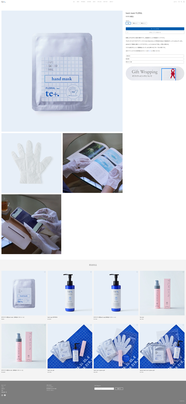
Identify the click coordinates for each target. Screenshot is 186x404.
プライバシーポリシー (50, 390)
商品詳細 (127, 58)
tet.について (3, 385)
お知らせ (3, 388)
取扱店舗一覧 (4, 392)
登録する (119, 388)
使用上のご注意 (129, 61)
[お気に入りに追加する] (45, 272)
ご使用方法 (128, 56)
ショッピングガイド (49, 387)
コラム (2, 387)
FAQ (2, 390)
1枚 (128, 23)
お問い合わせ (48, 385)
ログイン (175, 1)
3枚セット (135, 23)
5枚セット (143, 23)
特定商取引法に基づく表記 (51, 388)
